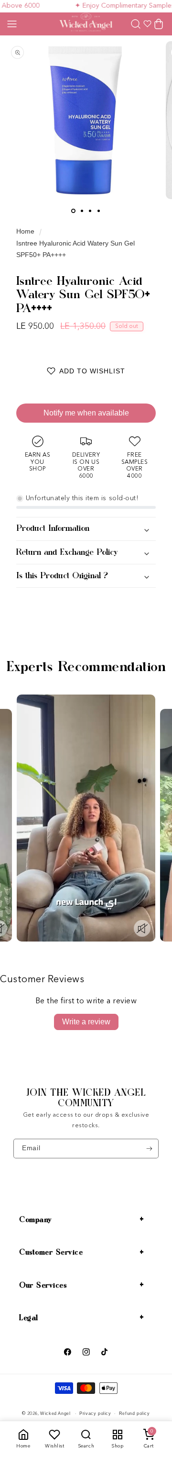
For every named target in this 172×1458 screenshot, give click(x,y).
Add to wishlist (92, 371)
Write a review (86, 1022)
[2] (82, 211)
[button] (12, 24)
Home (25, 231)
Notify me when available (86, 413)
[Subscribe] (149, 1148)
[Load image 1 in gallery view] (73, 211)
